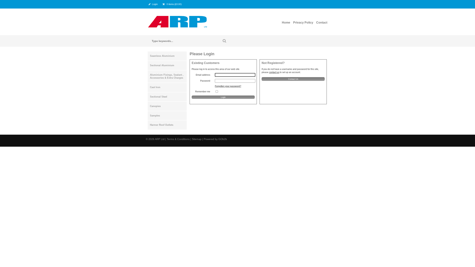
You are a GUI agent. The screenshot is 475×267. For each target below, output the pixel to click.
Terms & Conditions (178, 139)
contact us (274, 72)
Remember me (202, 91)
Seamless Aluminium (162, 56)
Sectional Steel (158, 96)
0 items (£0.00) (174, 4)
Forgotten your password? (228, 86)
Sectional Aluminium (162, 65)
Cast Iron (155, 87)
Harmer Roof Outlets (161, 124)
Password (205, 81)
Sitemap (197, 139)
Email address (203, 75)
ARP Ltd (160, 139)
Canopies (155, 106)
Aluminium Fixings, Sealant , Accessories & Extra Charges (167, 76)
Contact (321, 22)
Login (155, 4)
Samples (155, 115)
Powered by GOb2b (215, 139)
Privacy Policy (303, 22)
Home (286, 22)
